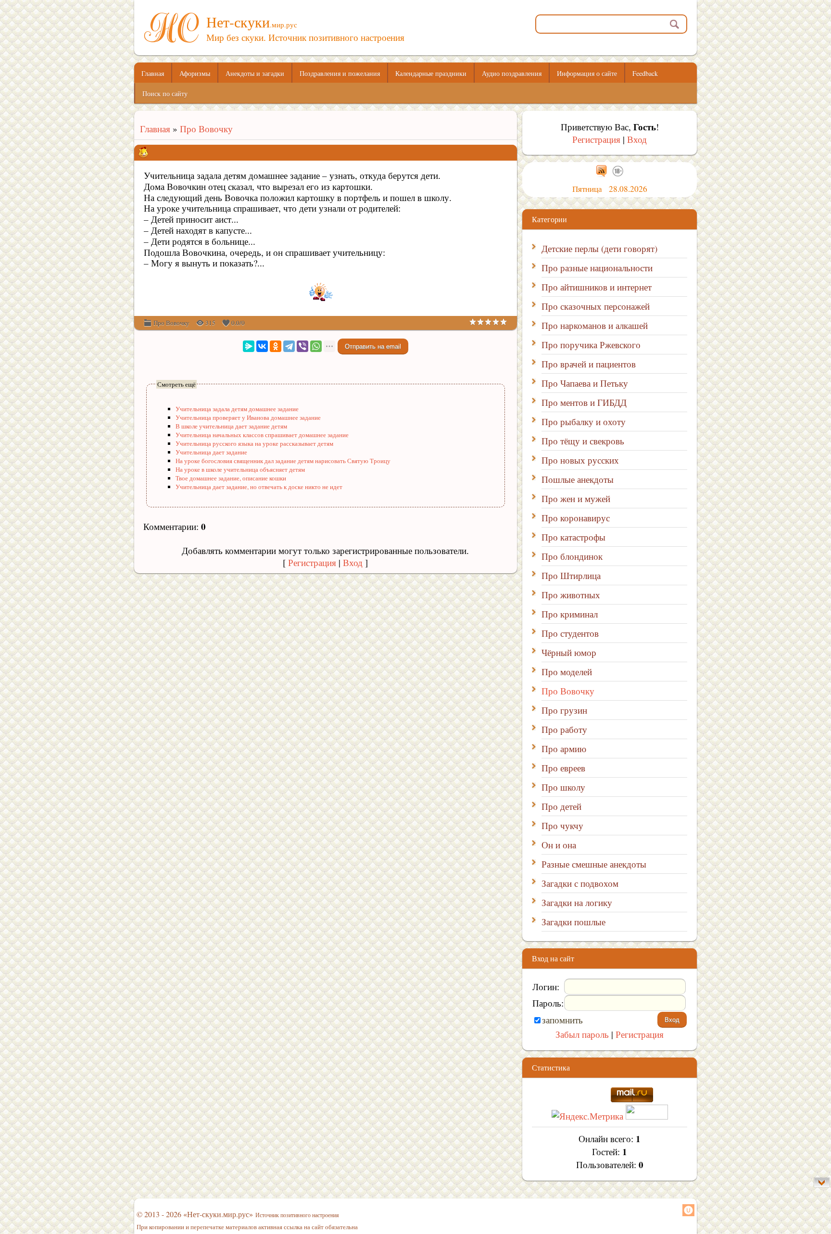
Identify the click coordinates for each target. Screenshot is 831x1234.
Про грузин (564, 710)
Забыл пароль (582, 1034)
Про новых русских (580, 460)
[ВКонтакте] (262, 346)
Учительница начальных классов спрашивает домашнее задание (262, 434)
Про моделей (566, 672)
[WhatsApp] (316, 346)
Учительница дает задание (211, 452)
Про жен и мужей (575, 498)
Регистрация (312, 562)
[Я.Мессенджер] (248, 346)
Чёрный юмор (568, 652)
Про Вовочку (206, 129)
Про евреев (563, 768)
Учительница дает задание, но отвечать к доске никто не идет (259, 486)
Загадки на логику (576, 902)
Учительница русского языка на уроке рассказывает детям (254, 443)
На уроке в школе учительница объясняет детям (240, 469)
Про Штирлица (571, 575)
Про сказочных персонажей (595, 306)
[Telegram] (289, 346)
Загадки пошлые (573, 922)
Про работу (564, 729)
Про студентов (570, 633)
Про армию (563, 749)
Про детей (561, 806)
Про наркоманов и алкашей (594, 325)
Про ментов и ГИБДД (584, 402)
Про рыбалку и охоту (583, 422)
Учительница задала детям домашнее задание (237, 408)
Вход (353, 562)
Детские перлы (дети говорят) (599, 248)
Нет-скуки (251, 21)
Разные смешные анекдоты (593, 864)
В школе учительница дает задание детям (231, 426)
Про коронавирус (575, 518)
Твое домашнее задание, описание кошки (231, 478)
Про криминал (569, 614)
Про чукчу (562, 825)
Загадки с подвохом (579, 883)
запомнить (562, 1020)
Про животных (570, 595)
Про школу (563, 787)
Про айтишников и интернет (596, 287)
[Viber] (302, 346)
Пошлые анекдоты (577, 479)
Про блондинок (572, 556)
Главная (152, 129)
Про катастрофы (573, 537)
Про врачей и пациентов (588, 364)
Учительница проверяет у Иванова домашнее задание (248, 417)
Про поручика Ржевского (591, 345)
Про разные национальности (597, 268)
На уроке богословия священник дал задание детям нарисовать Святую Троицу (283, 460)
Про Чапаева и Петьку (584, 383)
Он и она (558, 845)
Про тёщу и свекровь (582, 441)
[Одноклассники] (275, 346)
